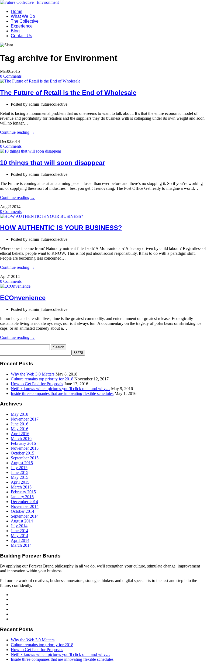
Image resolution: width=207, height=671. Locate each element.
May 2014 (19, 535)
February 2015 (23, 492)
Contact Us (21, 35)
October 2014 (22, 511)
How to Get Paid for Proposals (37, 383)
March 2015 (21, 487)
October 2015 (22, 453)
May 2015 (19, 477)
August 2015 (22, 462)
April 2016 (20, 433)
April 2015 (20, 482)
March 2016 (21, 438)
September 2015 (25, 458)
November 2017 (25, 419)
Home (16, 11)
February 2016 (23, 443)
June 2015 (19, 472)
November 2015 (25, 448)
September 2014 (25, 516)
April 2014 (20, 540)
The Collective (25, 21)
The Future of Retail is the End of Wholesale (68, 92)
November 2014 (25, 506)
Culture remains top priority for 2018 (42, 379)
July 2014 (19, 526)
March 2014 (21, 545)
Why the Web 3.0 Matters (32, 374)
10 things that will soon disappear (52, 162)
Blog (15, 31)
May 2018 (19, 414)
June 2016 (19, 424)
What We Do (23, 16)
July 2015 (19, 467)
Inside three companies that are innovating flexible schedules (62, 393)
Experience (22, 26)
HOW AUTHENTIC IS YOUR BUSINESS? (61, 227)
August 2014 (22, 521)
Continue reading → (17, 132)
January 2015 (22, 496)
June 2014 (19, 530)
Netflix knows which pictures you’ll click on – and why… (60, 388)
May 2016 (19, 428)
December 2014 (24, 501)
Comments (11, 76)
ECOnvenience (23, 297)
